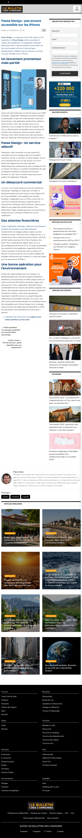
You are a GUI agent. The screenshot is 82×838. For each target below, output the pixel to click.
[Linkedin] (11, 2)
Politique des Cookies (39, 813)
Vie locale (46, 790)
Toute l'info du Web (8, 696)
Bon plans (46, 692)
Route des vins (48, 700)
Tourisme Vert (47, 743)
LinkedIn (25, 497)
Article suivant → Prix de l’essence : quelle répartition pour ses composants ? (12, 344)
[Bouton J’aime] (44, 30)
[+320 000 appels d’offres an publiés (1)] (65, 94)
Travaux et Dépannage (50, 711)
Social (3, 720)
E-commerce (6, 758)
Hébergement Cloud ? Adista (60, 160)
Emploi (4, 765)
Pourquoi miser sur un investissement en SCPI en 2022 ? (66, 239)
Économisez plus (7, 761)
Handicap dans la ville (50, 787)
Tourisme (46, 720)
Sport (3, 711)
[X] (8, 2)
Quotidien (46, 778)
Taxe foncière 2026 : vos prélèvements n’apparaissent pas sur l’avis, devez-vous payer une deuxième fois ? (64, 400)
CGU (72, 813)
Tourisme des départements (53, 736)
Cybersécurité (47, 754)
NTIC (44, 749)
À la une (4, 692)
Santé (3, 725)
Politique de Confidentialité (60, 63)
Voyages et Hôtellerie (50, 707)
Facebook (15, 497)
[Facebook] (2, 2)
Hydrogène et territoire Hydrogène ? (63, 181)
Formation (5, 769)
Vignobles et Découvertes (52, 704)
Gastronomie (47, 696)
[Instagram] (5, 2)
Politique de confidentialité (18, 813)
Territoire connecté (49, 765)
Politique (4, 700)
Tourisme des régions (50, 740)
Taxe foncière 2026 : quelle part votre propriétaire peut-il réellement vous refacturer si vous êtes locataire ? (63, 427)
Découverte (46, 729)
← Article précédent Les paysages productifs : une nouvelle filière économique (11, 331)
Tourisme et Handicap (50, 732)
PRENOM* (56, 31)
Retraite (4, 729)
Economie (5, 704)
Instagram (36, 831)
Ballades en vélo (48, 725)
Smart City (46, 761)
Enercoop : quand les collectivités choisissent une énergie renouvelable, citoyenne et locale (63, 365)
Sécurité (4, 714)
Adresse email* (59, 48)
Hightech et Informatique (52, 758)
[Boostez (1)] (65, 269)
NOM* (54, 39)
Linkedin (60, 831)
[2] (65, 201)
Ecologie (4, 783)
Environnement (7, 778)
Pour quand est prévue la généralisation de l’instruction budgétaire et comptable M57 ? (65, 231)
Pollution (4, 787)
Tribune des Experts (9, 707)
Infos (44, 783)
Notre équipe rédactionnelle (34, 818)
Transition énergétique (10, 790)
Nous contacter (53, 818)
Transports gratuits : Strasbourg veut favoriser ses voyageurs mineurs (65, 247)
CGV (66, 813)
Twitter (5, 497)
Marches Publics (7, 772)
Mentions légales (56, 813)
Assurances (5, 754)
